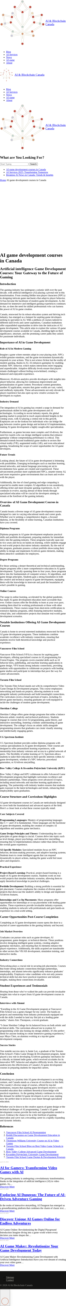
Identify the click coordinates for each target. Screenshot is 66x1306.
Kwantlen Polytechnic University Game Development (32, 1154)
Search (33, 164)
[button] (5, 1297)
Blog (8, 51)
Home (3, 180)
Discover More (7, 1186)
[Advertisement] (33, 216)
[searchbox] (14, 164)
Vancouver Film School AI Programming (26, 1132)
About (9, 63)
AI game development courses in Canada (26, 169)
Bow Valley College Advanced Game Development (31, 1151)
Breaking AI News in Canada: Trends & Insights (29, 175)
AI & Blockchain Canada (55, 22)
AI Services (11, 54)
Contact (10, 1280)
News (9, 57)
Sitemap (10, 1277)
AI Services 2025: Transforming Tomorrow (27, 172)
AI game (10, 60)
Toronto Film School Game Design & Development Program (35, 1157)
